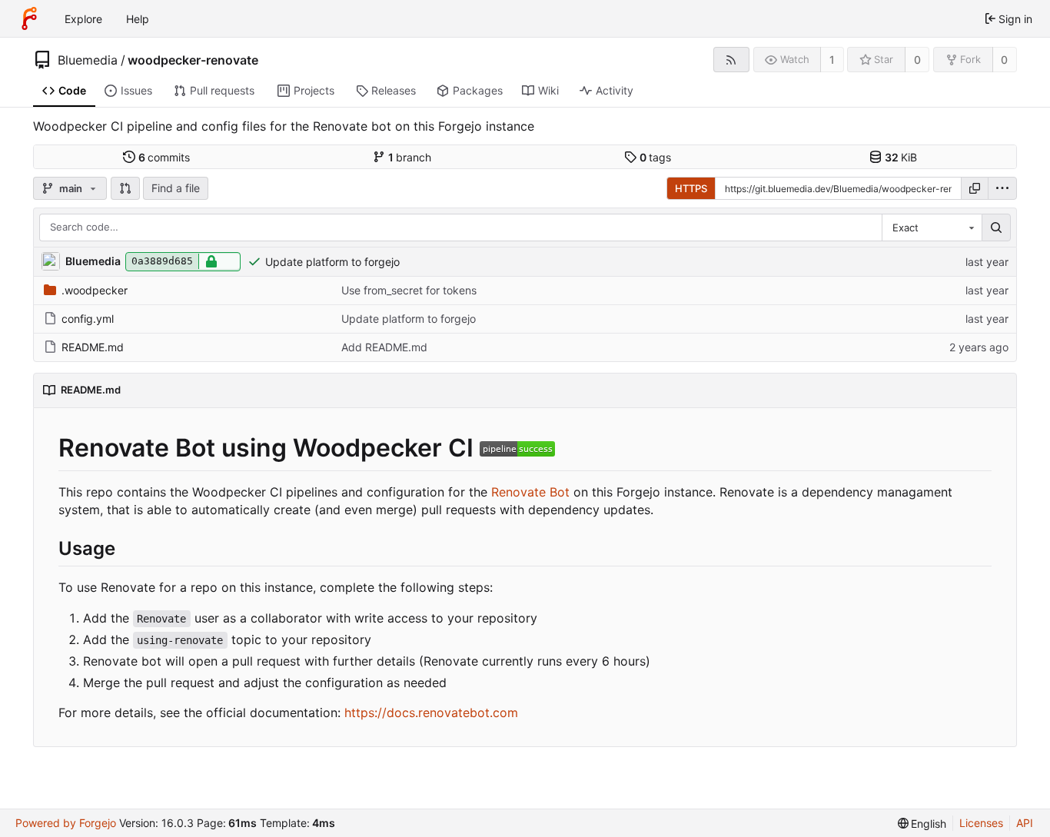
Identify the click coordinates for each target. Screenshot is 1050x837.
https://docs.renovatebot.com (431, 712)
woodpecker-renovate (193, 60)
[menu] (1002, 188)
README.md (92, 347)
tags (656, 157)
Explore (83, 18)
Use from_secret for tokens (409, 290)
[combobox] (932, 227)
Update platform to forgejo (332, 261)
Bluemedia (88, 60)
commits (164, 157)
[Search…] (996, 227)
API (1024, 822)
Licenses (981, 822)
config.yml (87, 318)
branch (410, 157)
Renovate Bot (530, 492)
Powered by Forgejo (65, 822)
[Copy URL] (975, 188)
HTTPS (691, 188)
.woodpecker (94, 290)
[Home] (29, 18)
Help (137, 18)
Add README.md (384, 347)
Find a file (175, 187)
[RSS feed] (731, 59)
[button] (125, 188)
